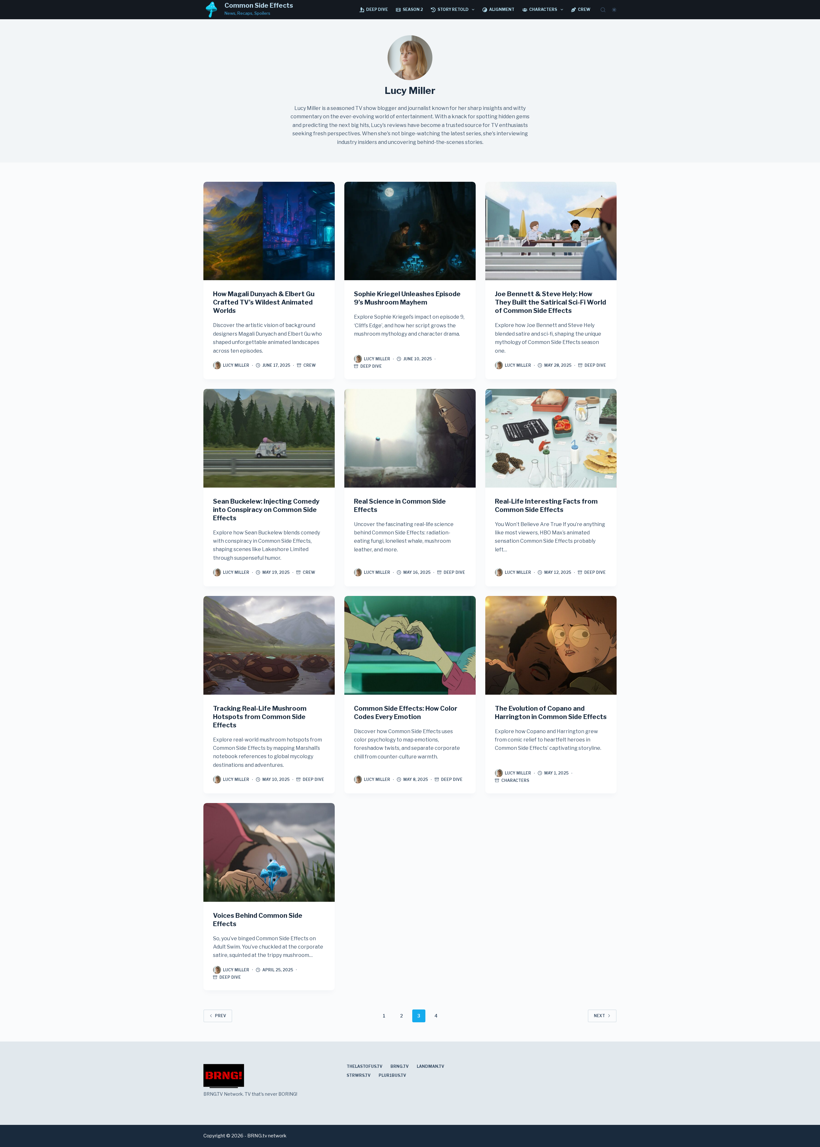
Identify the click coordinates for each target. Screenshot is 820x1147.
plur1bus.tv (392, 1075)
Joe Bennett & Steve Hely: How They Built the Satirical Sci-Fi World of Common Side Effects (550, 302)
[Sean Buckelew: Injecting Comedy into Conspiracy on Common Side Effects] (269, 438)
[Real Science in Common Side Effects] (410, 438)
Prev (220, 1015)
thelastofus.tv (364, 1066)
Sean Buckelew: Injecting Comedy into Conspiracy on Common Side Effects (266, 510)
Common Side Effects (259, 5)
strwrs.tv (359, 1075)
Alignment (501, 9)
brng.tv (399, 1066)
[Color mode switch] (614, 9)
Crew (584, 9)
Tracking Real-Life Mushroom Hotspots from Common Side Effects (260, 717)
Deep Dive (377, 9)
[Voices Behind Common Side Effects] (269, 852)
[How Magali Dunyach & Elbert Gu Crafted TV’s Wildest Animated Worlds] (269, 231)
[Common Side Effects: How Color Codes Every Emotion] (410, 645)
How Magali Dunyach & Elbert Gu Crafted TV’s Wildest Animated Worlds (264, 302)
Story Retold (453, 9)
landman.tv (430, 1066)
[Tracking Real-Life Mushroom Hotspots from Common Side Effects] (269, 645)
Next (599, 1015)
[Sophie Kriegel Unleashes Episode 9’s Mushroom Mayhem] (410, 231)
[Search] (603, 9)
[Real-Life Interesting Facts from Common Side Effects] (551, 438)
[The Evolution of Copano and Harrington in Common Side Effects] (551, 645)
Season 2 (413, 9)
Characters (543, 9)
